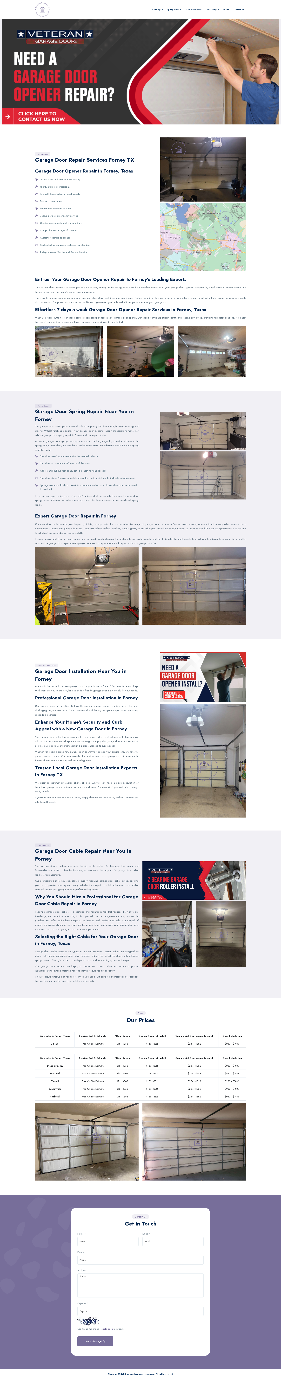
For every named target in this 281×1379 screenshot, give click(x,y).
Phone (80, 1252)
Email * (146, 1234)
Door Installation (193, 9)
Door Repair (157, 9)
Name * (81, 1234)
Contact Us (238, 9)
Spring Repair (174, 9)
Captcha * (82, 1303)
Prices (226, 9)
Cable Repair (212, 9)
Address (81, 1270)
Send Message (93, 1341)
